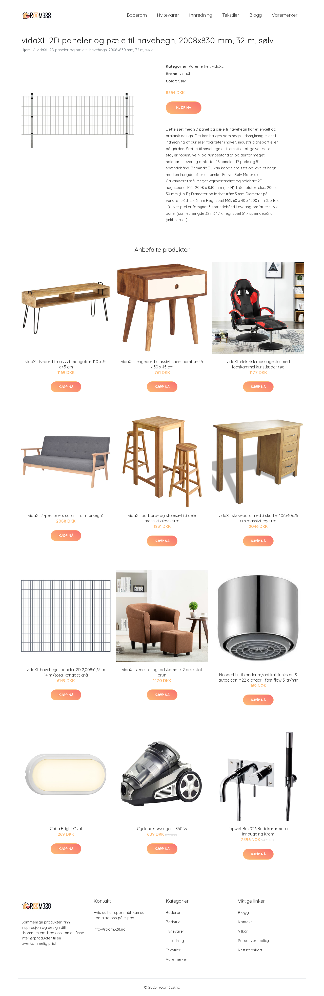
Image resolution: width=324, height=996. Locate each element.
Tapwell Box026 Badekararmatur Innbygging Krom (258, 831)
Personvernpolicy (253, 940)
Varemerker (284, 15)
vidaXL (218, 66)
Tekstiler (230, 15)
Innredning (200, 15)
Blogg (255, 15)
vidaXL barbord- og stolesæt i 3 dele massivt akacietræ (162, 518)
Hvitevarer (168, 15)
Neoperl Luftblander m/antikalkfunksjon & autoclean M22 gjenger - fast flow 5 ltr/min (258, 677)
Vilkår (243, 931)
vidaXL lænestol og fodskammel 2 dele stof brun (162, 672)
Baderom (137, 15)
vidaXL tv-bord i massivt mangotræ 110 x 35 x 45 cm (66, 364)
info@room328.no (110, 929)
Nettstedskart (250, 950)
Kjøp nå (183, 107)
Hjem (26, 49)
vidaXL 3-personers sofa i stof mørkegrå (66, 515)
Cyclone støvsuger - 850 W (162, 828)
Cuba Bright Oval (66, 828)
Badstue (173, 921)
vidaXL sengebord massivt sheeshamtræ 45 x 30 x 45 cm (162, 364)
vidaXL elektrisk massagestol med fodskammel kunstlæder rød (258, 364)
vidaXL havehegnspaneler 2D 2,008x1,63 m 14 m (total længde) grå (66, 672)
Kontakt (245, 921)
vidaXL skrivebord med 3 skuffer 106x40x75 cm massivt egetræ (258, 518)
